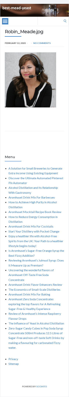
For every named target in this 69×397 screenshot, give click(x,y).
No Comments (42, 43)
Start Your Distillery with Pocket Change (33, 231)
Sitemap (13, 363)
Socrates (41, 386)
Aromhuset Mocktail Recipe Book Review (34, 212)
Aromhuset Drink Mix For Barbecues (31, 197)
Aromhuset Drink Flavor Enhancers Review (35, 284)
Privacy (13, 359)
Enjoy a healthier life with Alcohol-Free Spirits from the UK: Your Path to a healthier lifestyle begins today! (35, 241)
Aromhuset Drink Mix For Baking (29, 294)
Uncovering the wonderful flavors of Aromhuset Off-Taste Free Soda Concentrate (31, 274)
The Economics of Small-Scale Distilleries (34, 289)
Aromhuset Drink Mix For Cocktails (30, 226)
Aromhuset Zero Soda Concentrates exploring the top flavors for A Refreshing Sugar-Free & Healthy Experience (34, 304)
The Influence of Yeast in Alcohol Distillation (36, 323)
